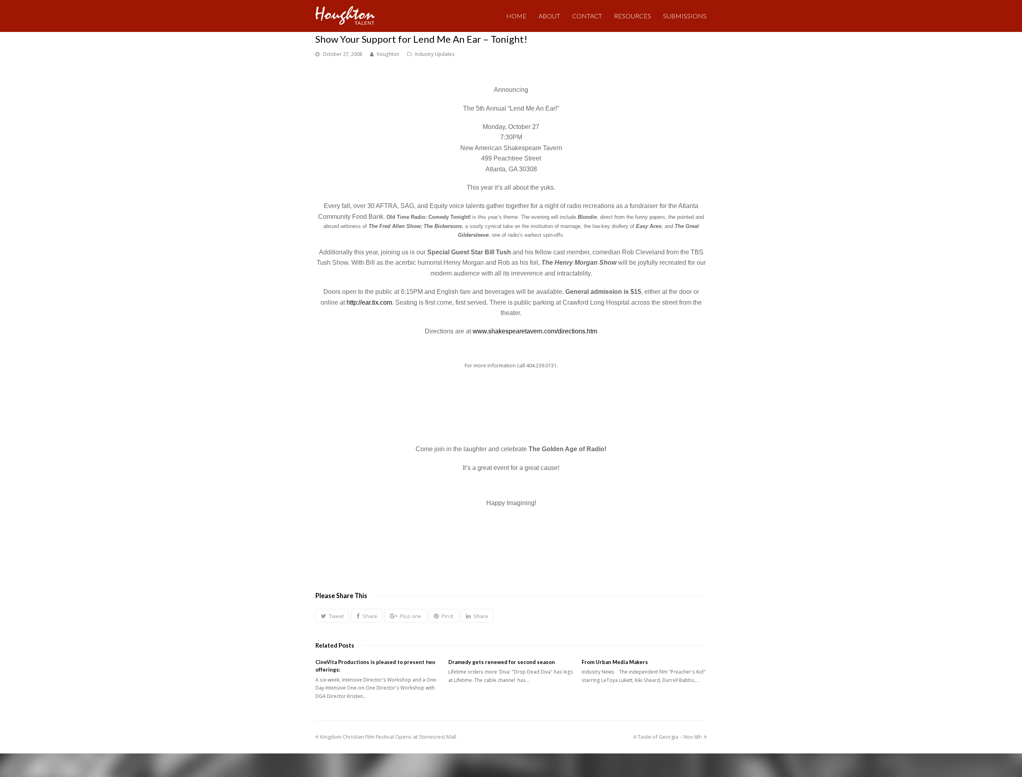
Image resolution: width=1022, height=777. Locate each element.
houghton (388, 54)
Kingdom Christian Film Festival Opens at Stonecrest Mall (388, 736)
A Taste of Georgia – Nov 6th (667, 736)
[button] (332, 615)
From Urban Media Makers (615, 662)
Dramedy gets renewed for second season (501, 662)
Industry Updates (435, 54)
